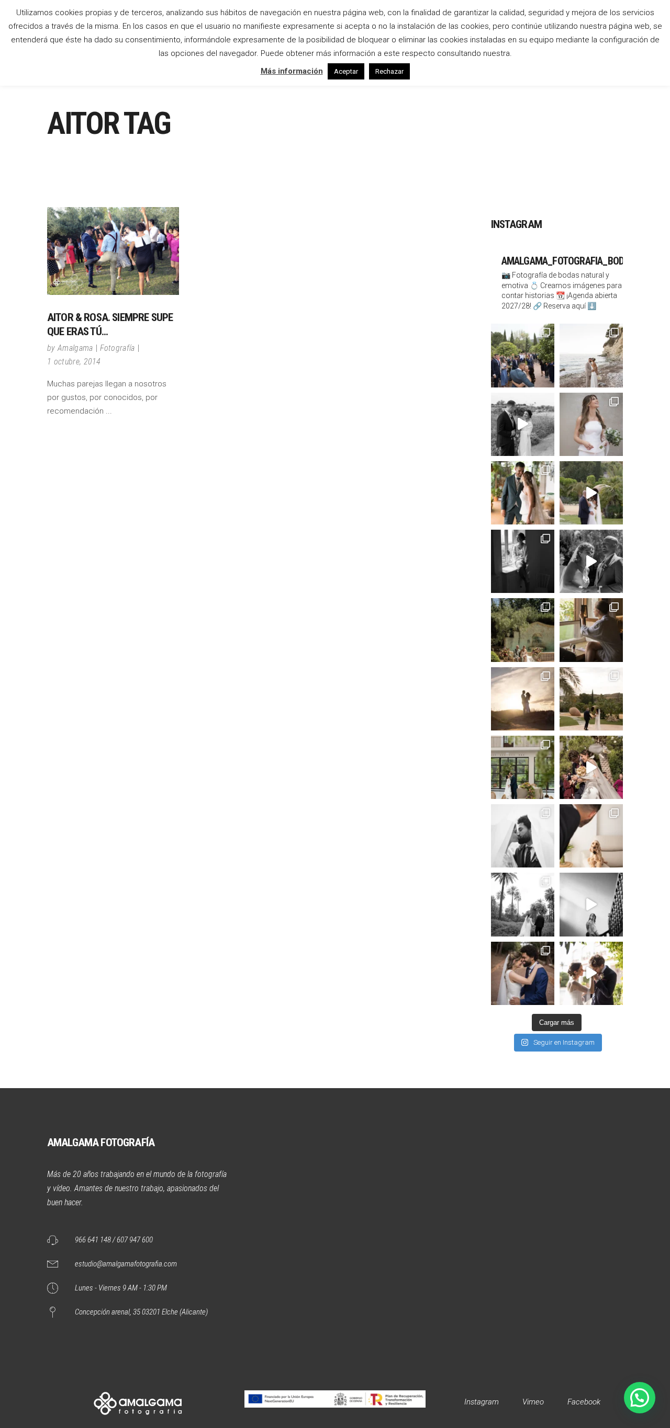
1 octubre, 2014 (74, 362)
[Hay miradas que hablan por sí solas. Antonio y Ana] (522, 492)
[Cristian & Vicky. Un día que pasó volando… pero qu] (591, 904)
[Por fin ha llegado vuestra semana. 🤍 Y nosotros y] (522, 698)
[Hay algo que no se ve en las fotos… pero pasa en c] (591, 767)
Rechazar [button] (389, 71)
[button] (639, 1397)
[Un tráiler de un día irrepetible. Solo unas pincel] (591, 492)
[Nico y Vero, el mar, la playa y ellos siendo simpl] (591, 355)
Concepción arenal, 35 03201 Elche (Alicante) (141, 1312)
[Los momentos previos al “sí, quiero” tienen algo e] (591, 424)
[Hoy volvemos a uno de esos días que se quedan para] (591, 835)
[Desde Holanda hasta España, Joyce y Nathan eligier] (522, 629)
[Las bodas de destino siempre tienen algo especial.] (591, 629)
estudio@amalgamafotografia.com (126, 1264)
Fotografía (117, 348)
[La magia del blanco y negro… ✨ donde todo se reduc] (522, 835)
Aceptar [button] (346, 71)
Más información (292, 71)
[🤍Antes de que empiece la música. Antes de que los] (591, 973)
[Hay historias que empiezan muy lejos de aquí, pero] (591, 561)
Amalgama (75, 348)
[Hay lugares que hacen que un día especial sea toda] (522, 355)
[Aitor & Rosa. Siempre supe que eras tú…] (113, 251)
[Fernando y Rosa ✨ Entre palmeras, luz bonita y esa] (522, 904)
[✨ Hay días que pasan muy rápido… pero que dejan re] (522, 424)
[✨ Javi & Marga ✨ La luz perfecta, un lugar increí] (591, 698)
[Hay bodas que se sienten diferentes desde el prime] (522, 973)
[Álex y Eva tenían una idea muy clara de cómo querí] (522, 767)
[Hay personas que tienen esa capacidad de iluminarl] (522, 561)
